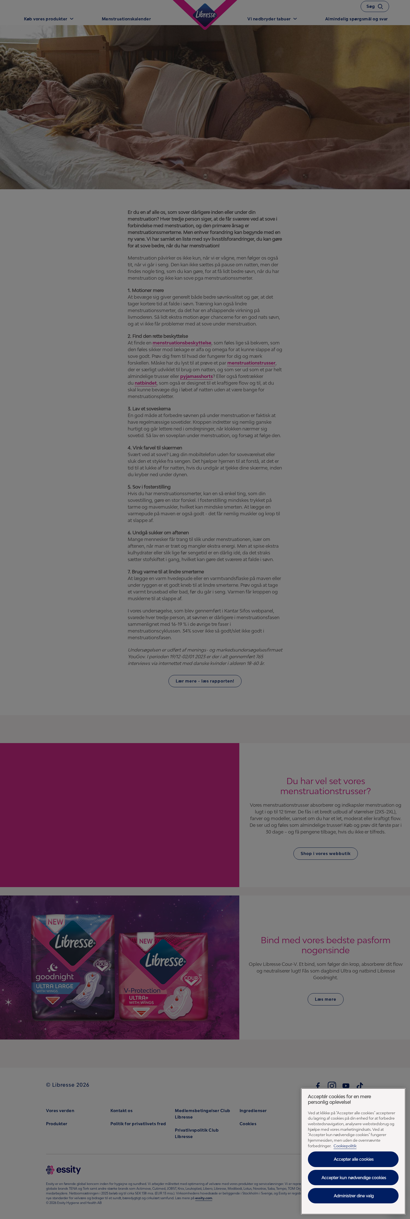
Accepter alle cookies (354, 1159)
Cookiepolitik (345, 1146)
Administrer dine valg (354, 1195)
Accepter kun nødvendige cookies (354, 1177)
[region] (353, 1151)
